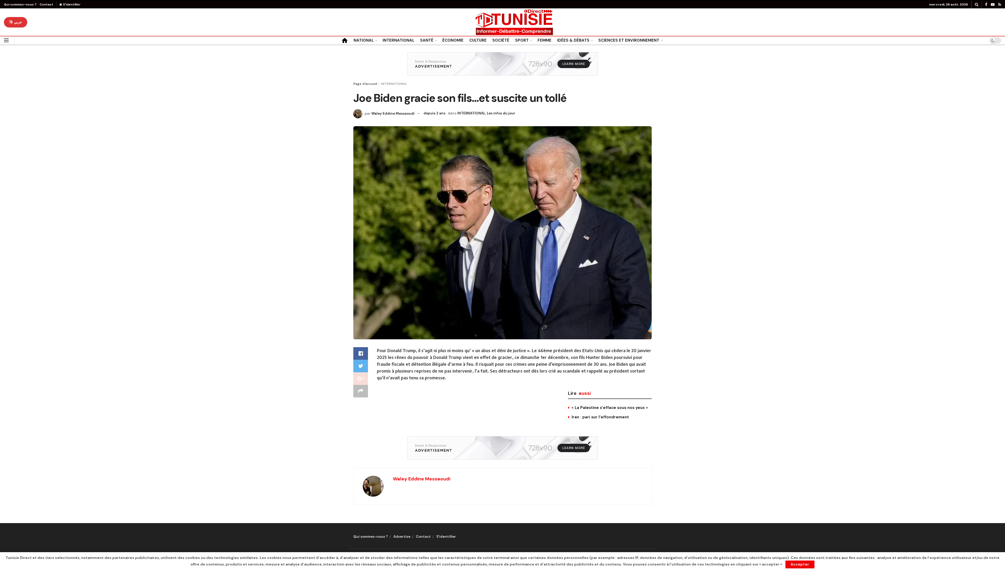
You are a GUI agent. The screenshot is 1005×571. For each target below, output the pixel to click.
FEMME (544, 40)
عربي (17, 22)
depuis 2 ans (434, 113)
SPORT (522, 40)
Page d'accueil (365, 84)
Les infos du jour (501, 113)
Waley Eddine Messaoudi (393, 113)
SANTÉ (426, 40)
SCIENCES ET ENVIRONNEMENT (628, 40)
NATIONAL (364, 40)
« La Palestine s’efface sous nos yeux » (610, 407)
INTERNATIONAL (398, 40)
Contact (46, 4)
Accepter (800, 564)
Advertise (401, 536)
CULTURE (478, 40)
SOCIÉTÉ (500, 40)
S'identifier (71, 4)
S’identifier (446, 536)
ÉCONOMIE (453, 40)
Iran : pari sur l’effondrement (600, 417)
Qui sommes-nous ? (20, 4)
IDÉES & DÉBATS (573, 40)
